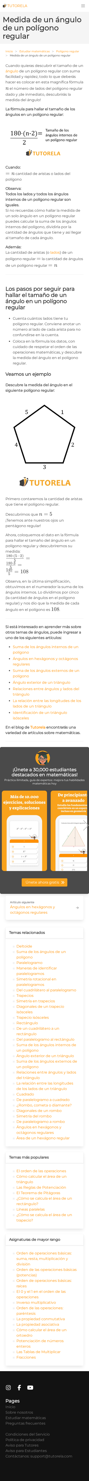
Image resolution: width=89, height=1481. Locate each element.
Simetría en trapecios (35, 1001)
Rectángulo (27, 1023)
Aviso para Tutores (22, 1445)
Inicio (9, 51)
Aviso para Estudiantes (26, 1451)
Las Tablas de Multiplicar (38, 1352)
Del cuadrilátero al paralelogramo (46, 990)
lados (55, 252)
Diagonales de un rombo (39, 1111)
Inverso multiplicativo (36, 1302)
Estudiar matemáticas (34, 51)
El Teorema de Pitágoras (38, 1193)
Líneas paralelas (30, 1209)
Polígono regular (67, 51)
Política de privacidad (24, 1440)
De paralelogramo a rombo (40, 1121)
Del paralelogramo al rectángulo (45, 1039)
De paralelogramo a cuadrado (43, 1100)
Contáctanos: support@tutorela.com (38, 1456)
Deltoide (24, 946)
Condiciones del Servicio (27, 1434)
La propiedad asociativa (37, 1324)
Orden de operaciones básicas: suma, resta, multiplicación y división (44, 1258)
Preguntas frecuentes (25, 1423)
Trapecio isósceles (32, 1017)
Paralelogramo (29, 963)
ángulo (11, 71)
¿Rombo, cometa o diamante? (44, 1105)
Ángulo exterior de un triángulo (41, 682)
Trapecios (25, 995)
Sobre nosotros (19, 1412)
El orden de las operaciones (41, 1171)
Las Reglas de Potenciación (41, 1187)
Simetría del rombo (34, 1116)
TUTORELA (17, 6)
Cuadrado (25, 1094)
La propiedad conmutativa (40, 1319)
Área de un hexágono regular (43, 1138)
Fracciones (26, 1357)
